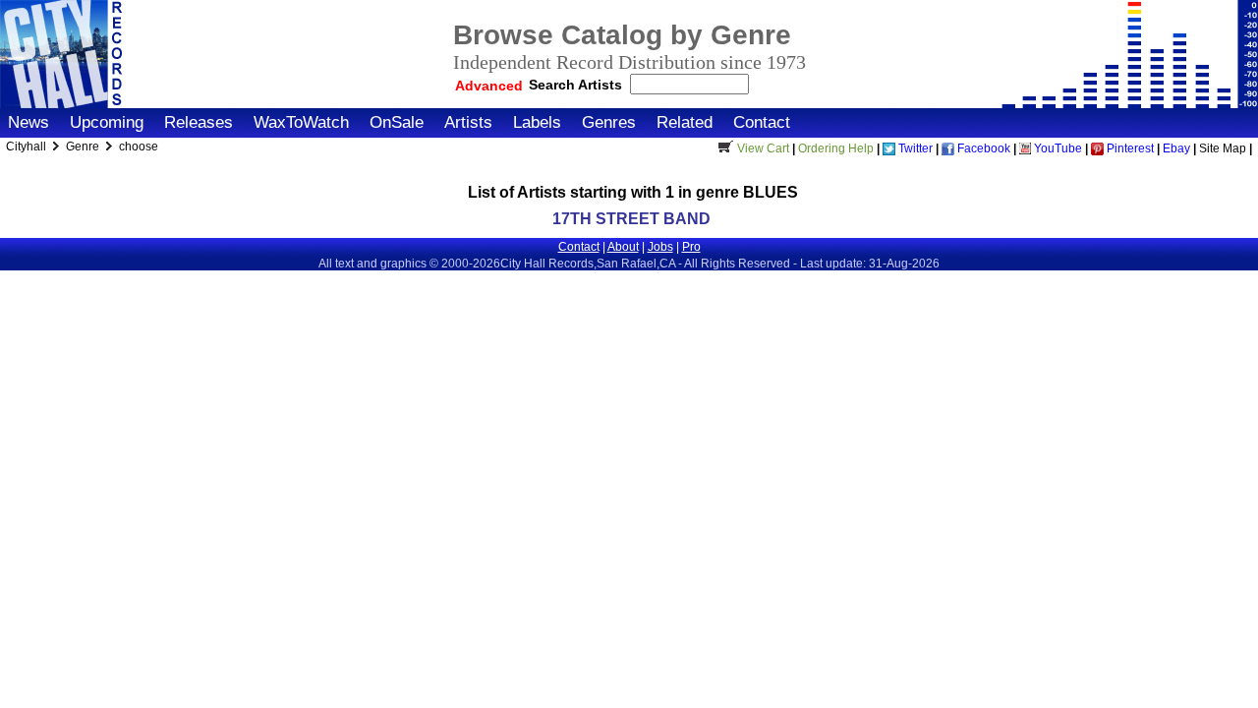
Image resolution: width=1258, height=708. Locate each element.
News (28, 122)
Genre (84, 146)
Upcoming (106, 122)
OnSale (397, 122)
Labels (537, 122)
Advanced (489, 85)
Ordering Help (836, 148)
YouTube (1056, 148)
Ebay (1176, 148)
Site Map (1222, 148)
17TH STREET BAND (631, 218)
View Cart (763, 148)
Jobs (660, 247)
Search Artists (577, 84)
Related (685, 122)
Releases (198, 122)
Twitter (914, 148)
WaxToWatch (301, 122)
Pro (691, 247)
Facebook (982, 148)
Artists (468, 122)
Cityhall (27, 146)
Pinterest (1129, 148)
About (623, 247)
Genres (609, 122)
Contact (761, 122)
